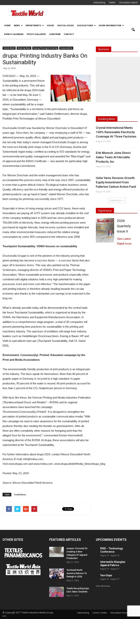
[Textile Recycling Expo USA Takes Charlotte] (56, 592)
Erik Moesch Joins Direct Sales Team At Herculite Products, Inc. (113, 157)
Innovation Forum (119, 612)
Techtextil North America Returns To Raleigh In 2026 (77, 573)
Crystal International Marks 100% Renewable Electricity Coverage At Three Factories (116, 132)
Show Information (110, 25)
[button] (133, 29)
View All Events (103, 586)
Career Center (99, 612)
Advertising (99, 2)
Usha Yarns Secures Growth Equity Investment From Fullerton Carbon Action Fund (116, 182)
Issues (50, 25)
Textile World (9, 48)
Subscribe (55, 34)
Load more (115, 200)
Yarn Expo (106, 575)
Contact (69, 34)
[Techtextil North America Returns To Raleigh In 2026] (56, 573)
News (17, 25)
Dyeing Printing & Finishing (45, 48)
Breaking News (24, 48)
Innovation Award (128, 2)
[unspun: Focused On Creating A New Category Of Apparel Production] (56, 552)
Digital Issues (65, 25)
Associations (85, 25)
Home (7, 25)
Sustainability (66, 48)
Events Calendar (14, 34)
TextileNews (20, 494)
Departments (33, 25)
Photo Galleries (36, 34)
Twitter (112, 2)
